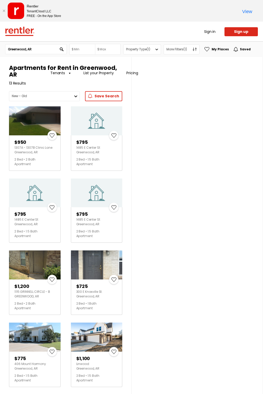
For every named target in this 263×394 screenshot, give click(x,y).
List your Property (98, 73)
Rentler (19, 31)
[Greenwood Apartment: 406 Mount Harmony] (35, 337)
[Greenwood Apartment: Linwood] (97, 337)
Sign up (241, 31)
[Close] (3, 10)
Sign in (209, 31)
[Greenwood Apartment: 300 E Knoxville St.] (97, 264)
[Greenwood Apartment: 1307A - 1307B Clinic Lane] (35, 120)
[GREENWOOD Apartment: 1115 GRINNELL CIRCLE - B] (35, 264)
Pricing (132, 73)
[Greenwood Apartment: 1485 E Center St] (97, 120)
